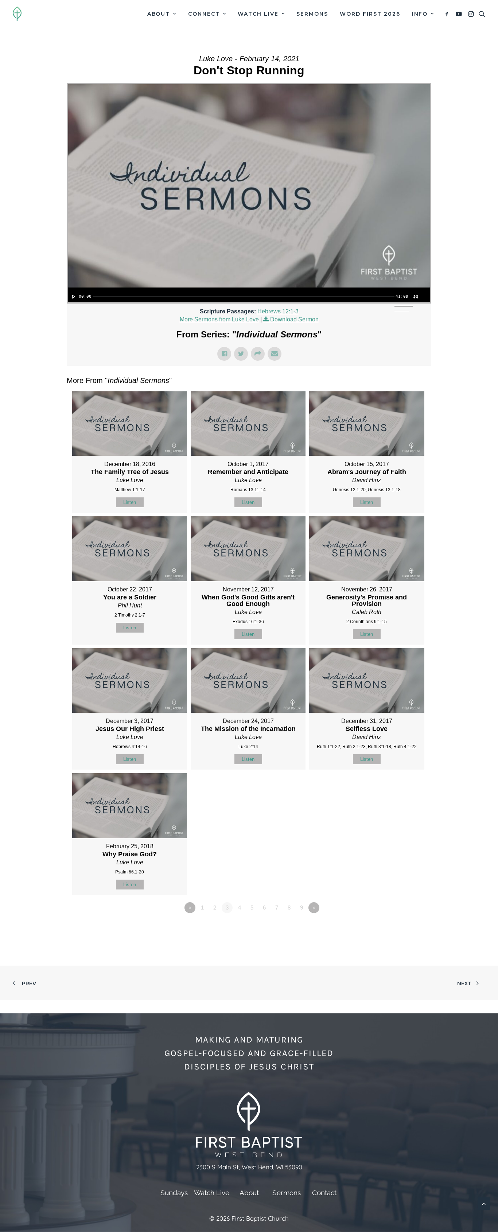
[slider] (243, 296)
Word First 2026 (370, 14)
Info (420, 14)
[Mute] (415, 297)
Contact (324, 1193)
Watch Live (258, 14)
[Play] (73, 297)
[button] (448, 14)
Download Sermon (294, 319)
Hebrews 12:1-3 (278, 311)
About (158, 14)
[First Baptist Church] (17, 14)
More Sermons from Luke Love (219, 319)
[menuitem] (162, 14)
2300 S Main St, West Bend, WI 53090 (249, 1167)
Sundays (174, 1193)
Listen (129, 502)
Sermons (312, 14)
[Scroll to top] (484, 1203)
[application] (249, 295)
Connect (204, 14)
